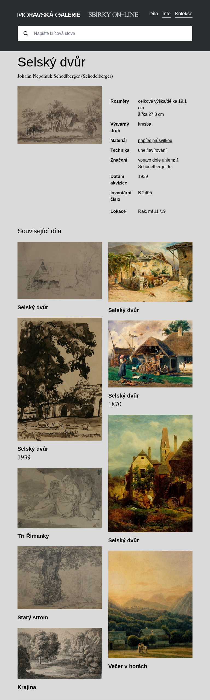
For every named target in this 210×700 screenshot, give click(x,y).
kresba (144, 124)
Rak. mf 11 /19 (152, 211)
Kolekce (183, 13)
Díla (153, 13)
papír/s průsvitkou (155, 140)
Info (166, 13)
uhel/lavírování (152, 150)
